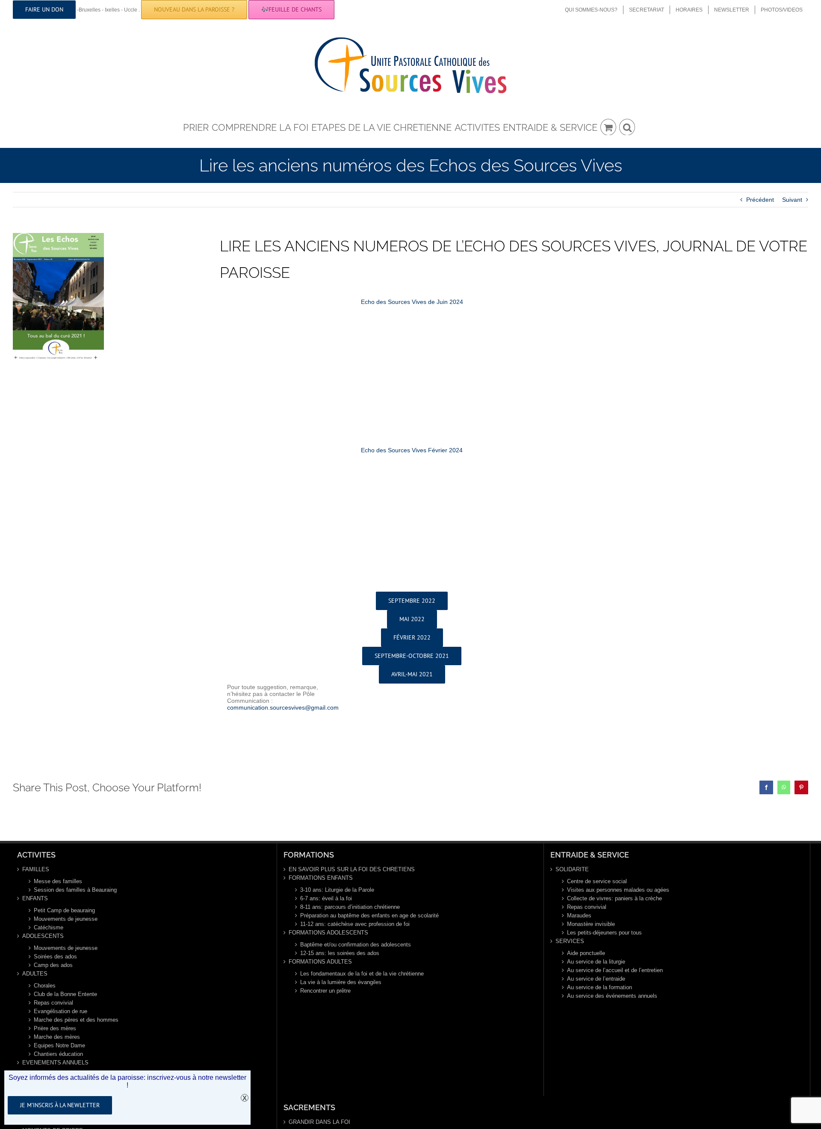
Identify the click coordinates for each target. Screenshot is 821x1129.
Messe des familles (58, 881)
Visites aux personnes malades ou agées (618, 890)
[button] (627, 126)
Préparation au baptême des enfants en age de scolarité (369, 915)
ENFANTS (35, 898)
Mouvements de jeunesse (65, 919)
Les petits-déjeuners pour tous (604, 932)
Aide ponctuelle (586, 953)
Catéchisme (48, 927)
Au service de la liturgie (596, 961)
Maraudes (579, 915)
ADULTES (34, 973)
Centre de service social (597, 881)
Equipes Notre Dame (59, 1045)
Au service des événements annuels (612, 996)
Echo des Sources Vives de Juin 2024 (412, 301)
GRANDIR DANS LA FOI (319, 1122)
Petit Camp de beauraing (64, 910)
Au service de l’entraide (596, 979)
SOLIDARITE (572, 869)
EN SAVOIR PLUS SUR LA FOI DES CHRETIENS (352, 869)
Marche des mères (57, 1037)
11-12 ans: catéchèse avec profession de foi (355, 924)
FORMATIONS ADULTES (320, 961)
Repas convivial (53, 1002)
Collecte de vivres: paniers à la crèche (614, 898)
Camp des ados (53, 965)
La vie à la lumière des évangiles (340, 982)
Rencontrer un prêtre (325, 991)
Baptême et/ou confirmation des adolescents (355, 944)
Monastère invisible (591, 924)
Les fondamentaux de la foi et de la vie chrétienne (362, 973)
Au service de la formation (599, 987)
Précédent (760, 199)
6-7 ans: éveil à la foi (326, 898)
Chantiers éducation (58, 1054)
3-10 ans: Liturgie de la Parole (337, 890)
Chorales (45, 985)
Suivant (792, 199)
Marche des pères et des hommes (76, 1020)
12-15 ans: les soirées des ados (339, 953)
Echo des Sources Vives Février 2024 (412, 450)
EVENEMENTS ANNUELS (55, 1062)
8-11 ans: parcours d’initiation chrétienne (350, 907)
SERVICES (569, 941)
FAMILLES (35, 869)
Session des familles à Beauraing (75, 890)
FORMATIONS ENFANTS (321, 878)
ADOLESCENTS (43, 936)
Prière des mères (55, 1028)
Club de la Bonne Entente (65, 994)
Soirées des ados (55, 956)
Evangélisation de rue (60, 1011)
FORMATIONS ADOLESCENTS (328, 932)
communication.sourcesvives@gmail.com (283, 707)
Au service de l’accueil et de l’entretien (615, 970)
